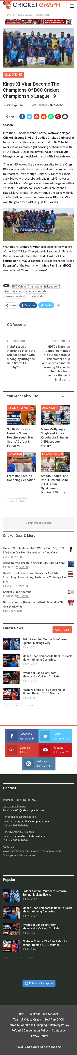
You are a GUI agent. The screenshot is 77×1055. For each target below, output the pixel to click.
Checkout (34, 1014)
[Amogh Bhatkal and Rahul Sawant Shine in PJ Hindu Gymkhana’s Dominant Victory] (55, 462)
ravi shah (37, 296)
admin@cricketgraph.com (30, 836)
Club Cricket (13, 74)
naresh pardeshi (15, 296)
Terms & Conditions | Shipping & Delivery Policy (38, 1025)
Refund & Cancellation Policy (30, 1030)
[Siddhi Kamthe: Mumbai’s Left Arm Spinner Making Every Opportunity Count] (11, 644)
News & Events (18, 408)
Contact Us (59, 1030)
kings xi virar (13, 291)
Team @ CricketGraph (27, 1019)
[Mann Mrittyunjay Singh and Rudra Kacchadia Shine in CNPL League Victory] (55, 415)
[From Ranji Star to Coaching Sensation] (21, 462)
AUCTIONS (62, 629)
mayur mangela (36, 291)
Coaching (15, 454)
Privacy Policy (38, 1036)
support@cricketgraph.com (31, 821)
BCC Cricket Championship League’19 (36, 286)
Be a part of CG (54, 1019)
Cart (21, 1014)
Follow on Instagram (41, 983)
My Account (50, 1014)
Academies (50, 408)
